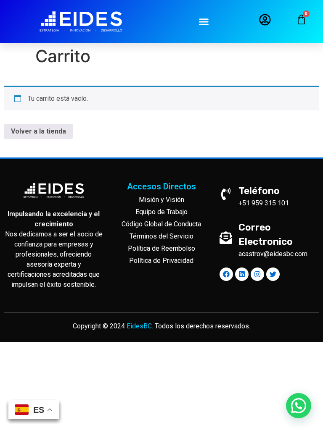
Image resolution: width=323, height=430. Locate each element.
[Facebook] (226, 274)
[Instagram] (257, 274)
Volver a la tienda (38, 131)
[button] (204, 21)
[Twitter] (273, 274)
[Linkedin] (242, 274)
